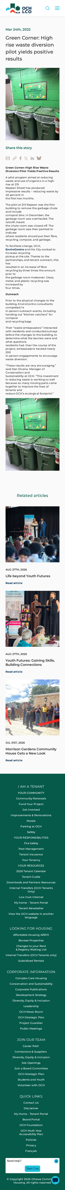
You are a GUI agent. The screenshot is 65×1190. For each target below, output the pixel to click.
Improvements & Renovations (31, 815)
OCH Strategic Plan (31, 1017)
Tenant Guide (31, 876)
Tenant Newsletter (31, 908)
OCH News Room (31, 1011)
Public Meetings (31, 1028)
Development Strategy (31, 995)
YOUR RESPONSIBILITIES (31, 837)
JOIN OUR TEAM (31, 1040)
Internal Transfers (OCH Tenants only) (31, 955)
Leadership (31, 1006)
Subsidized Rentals (31, 960)
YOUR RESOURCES (31, 865)
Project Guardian (31, 1023)
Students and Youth (31, 1079)
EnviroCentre (15, 249)
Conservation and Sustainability (31, 983)
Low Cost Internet (31, 897)
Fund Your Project (31, 804)
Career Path (31, 1046)
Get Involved (31, 809)
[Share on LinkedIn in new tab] (32, 158)
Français (31, 1151)
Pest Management (31, 848)
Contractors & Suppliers (31, 1051)
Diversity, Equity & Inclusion (31, 1000)
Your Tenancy (31, 860)
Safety (31, 832)
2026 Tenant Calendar (31, 871)
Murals (31, 820)
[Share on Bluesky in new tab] (39, 158)
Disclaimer (31, 1108)
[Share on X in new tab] (26, 158)
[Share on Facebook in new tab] (20, 158)
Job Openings (31, 1062)
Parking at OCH (31, 826)
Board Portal (31, 1119)
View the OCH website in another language (31, 915)
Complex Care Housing (31, 978)
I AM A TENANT (31, 787)
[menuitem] (32, 856)
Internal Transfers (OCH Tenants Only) (31, 889)
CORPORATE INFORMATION (31, 972)
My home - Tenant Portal (31, 902)
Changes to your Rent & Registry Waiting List (31, 947)
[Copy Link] (15, 158)
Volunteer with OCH (31, 1085)
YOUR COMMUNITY (31, 792)
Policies (31, 1139)
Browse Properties (31, 940)
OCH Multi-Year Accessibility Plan (31, 1132)
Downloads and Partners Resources (31, 882)
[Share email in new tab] (8, 158)
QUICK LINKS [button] (31, 1096)
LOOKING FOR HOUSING (31, 929)
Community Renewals (31, 798)
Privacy (31, 1145)
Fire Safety (31, 843)
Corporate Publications (31, 989)
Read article (14, 583)
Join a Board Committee (31, 1068)
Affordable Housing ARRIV (31, 934)
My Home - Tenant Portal (31, 1114)
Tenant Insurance (31, 854)
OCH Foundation (31, 1125)
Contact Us (31, 1102)
